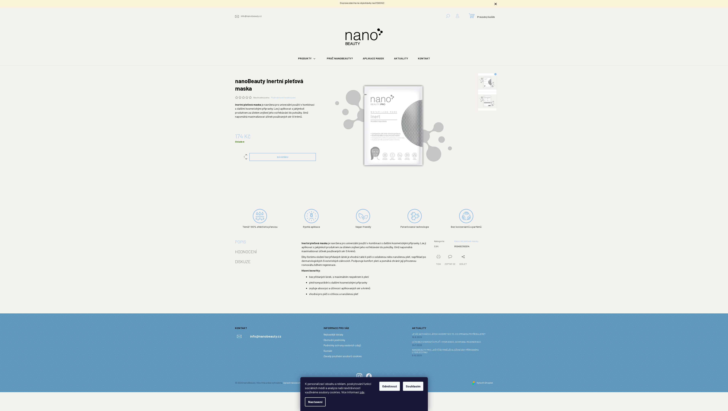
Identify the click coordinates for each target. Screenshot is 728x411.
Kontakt (328, 350)
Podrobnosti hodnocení (283, 97)
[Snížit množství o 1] (246, 159)
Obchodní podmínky (334, 340)
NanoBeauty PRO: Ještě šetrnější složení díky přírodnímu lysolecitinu (445, 351)
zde (362, 392)
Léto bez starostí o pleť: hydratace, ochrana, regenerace (446, 342)
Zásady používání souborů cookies (343, 356)
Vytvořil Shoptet (485, 382)
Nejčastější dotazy (333, 334)
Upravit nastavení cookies (296, 382)
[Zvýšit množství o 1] (246, 155)
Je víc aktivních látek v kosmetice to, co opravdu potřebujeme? (448, 334)
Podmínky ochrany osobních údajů (342, 345)
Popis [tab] (240, 241)
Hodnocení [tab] (246, 251)
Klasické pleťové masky (466, 241)
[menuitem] (307, 58)
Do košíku (282, 157)
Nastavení (315, 402)
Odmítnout (389, 386)
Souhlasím (413, 386)
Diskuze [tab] (243, 261)
